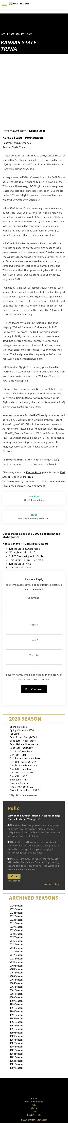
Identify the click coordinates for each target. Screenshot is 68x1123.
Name (34, 624)
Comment (34, 597)
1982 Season (16, 1060)
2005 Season (16, 979)
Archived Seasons (34, 1101)
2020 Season (16, 926)
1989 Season (16, 1036)
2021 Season (16, 923)
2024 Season (16, 912)
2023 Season (16, 916)
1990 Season (16, 1032)
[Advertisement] (48, 27)
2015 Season (16, 944)
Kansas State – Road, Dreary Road (25, 543)
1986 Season (16, 1046)
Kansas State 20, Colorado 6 (24, 548)
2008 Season (16, 969)
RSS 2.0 (6, 485)
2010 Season (16, 962)
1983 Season (16, 1057)
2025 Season (16, 909)
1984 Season (16, 1053)
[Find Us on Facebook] (26, 1087)
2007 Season (16, 972)
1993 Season (16, 1021)
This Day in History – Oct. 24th (26, 560)
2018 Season (16, 933)
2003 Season (16, 986)
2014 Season (16, 948)
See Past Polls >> (52, 884)
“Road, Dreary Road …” (22, 552)
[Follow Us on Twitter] (41, 1087)
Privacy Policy (34, 1114)
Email (34, 640)
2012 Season (16, 955)
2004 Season (16, 983)
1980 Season (16, 1067)
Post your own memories (16, 142)
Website (34, 655)
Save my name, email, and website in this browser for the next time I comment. (34, 677)
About (34, 1108)
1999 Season (16, 1000)
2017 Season (16, 937)
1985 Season (16, 1050)
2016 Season (16, 941)
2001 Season (16, 993)
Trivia (30, 476)
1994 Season (16, 1018)
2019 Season (16, 930)
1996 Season (16, 1011)
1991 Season (16, 1029)
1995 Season (16, 1015)
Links (34, 1111)
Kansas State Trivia (20, 563)
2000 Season (16, 997)
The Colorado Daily (20, 567)
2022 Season (16, 919)
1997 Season (16, 1007)
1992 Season (16, 1025)
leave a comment (35, 485)
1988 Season (16, 1039)
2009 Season (19, 130)
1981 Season (16, 1064)
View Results (13, 880)
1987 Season (16, 1043)
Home (5, 130)
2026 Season (16, 905)
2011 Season (16, 958)
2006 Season (16, 976)
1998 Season (16, 1004)
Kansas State (37, 130)
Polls (34, 1104)
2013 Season (16, 951)
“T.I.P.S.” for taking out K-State (26, 556)
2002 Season (16, 990)
